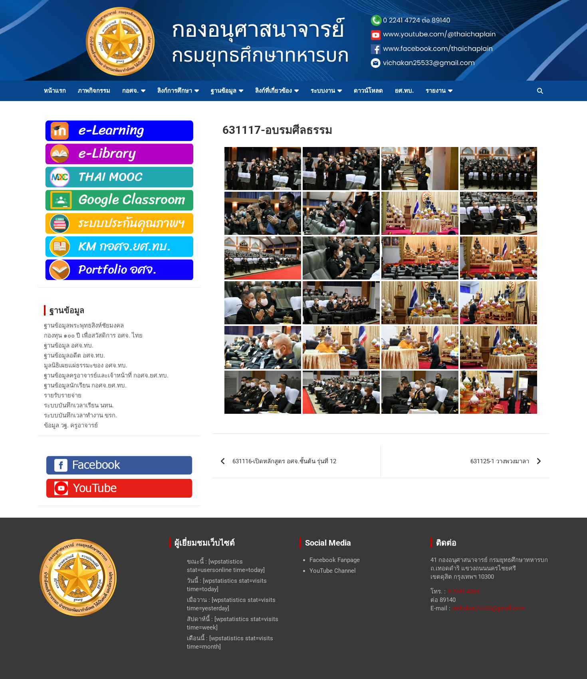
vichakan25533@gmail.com (488, 608)
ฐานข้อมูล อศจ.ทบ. (68, 345)
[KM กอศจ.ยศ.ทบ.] (119, 238)
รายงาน (436, 90)
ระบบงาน (323, 90)
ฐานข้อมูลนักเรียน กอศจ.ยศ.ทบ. (85, 385)
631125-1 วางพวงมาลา (499, 461)
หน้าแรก (55, 90)
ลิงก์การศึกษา (174, 90)
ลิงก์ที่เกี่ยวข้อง (273, 90)
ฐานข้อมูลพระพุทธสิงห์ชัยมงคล (84, 325)
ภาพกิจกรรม (94, 90)
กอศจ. (130, 90)
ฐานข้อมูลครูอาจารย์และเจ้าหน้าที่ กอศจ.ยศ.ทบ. (106, 375)
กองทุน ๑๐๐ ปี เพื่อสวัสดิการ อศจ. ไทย (93, 335)
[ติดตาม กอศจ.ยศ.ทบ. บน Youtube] (119, 480)
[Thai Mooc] (119, 169)
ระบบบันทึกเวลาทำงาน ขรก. (80, 415)
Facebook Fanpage (334, 560)
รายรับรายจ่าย (62, 395)
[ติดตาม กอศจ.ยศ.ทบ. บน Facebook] (119, 457)
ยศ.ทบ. (404, 90)
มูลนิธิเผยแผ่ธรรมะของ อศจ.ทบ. (85, 365)
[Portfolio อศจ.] (119, 262)
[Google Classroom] (119, 192)
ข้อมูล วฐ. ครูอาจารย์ (71, 425)
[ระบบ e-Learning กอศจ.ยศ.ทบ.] (119, 123)
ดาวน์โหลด (368, 90)
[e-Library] (119, 146)
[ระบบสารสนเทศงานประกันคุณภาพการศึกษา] (119, 215)
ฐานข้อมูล (223, 90)
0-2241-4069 (463, 591)
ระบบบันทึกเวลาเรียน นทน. (79, 405)
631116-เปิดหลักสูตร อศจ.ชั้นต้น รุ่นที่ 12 (284, 461)
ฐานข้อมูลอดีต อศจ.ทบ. (74, 355)
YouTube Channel (332, 570)
